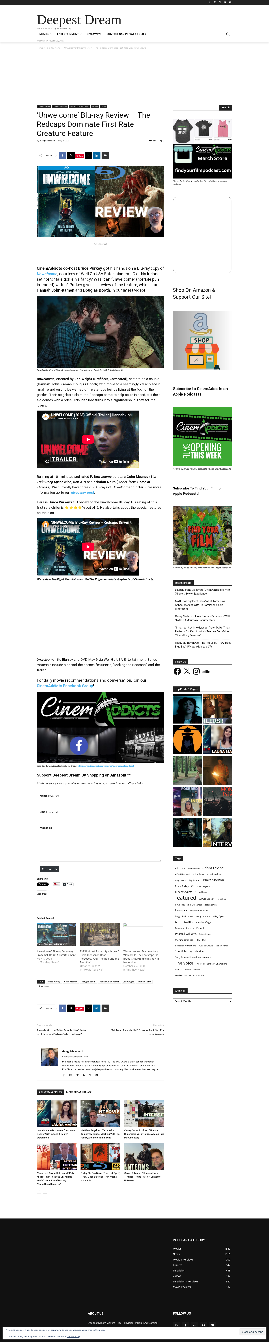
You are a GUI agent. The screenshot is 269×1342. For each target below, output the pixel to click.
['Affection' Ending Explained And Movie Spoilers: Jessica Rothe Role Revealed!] (217, 709)
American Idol (213, 874)
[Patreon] (78, 1075)
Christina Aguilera (202, 886)
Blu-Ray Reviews (60, 106)
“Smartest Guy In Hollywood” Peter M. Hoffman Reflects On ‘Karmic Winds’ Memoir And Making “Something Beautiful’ (202, 631)
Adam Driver (194, 868)
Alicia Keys (198, 874)
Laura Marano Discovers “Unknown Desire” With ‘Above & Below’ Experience (56, 1134)
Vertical (178, 969)
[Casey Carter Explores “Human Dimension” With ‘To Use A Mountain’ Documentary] (144, 1113)
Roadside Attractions (185, 945)
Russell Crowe (206, 945)
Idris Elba (222, 898)
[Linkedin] (96, 155)
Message (46, 828)
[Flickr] (194, 1325)
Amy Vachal (180, 880)
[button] (227, 34)
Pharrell (200, 928)
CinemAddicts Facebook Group (65, 686)
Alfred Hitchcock (182, 874)
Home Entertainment (79, 106)
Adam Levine (213, 868)
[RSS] (85, 1075)
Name (49, 796)
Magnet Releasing (199, 910)
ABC (184, 868)
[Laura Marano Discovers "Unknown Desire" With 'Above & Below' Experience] (217, 740)
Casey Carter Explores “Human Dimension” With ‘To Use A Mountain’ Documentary (144, 1134)
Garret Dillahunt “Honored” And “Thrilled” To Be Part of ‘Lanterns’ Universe (142, 1177)
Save (81, 156)
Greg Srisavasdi (47, 140)
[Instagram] (215, 3)
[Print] (105, 155)
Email (49, 812)
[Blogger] (176, 1325)
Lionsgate (181, 910)
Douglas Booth (88, 981)
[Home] (187, 740)
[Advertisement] (134, 77)
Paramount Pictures (184, 928)
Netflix (188, 922)
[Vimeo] (225, 3)
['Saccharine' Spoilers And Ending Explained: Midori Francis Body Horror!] (187, 709)
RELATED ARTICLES (50, 1092)
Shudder (199, 951)
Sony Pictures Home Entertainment (193, 957)
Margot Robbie (203, 916)
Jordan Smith (210, 904)
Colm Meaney (70, 981)
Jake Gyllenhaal (194, 904)
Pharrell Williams (186, 934)
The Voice (184, 963)
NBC (178, 922)
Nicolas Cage (203, 922)
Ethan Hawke (201, 892)
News (103, 106)
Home (40, 47)
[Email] (88, 155)
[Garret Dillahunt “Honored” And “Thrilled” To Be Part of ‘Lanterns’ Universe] (144, 1156)
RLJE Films (201, 939)
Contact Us (49, 869)
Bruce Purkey (53, 981)
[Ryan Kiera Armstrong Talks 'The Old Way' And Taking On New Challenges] (217, 833)
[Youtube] (230, 3)
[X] (220, 3)
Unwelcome (47, 274)
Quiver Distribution (184, 939)
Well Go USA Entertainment (190, 975)
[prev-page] (39, 1191)
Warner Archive (193, 969)
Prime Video (205, 934)
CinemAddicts (183, 892)
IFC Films (180, 904)
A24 (177, 868)
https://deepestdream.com (75, 1056)
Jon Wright (129, 981)
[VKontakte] (212, 1325)
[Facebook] (210, 3)
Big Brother (194, 880)
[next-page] (45, 1191)
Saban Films (222, 945)
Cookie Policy (73, 1336)
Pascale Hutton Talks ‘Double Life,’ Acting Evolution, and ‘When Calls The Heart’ (62, 1032)
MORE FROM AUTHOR (79, 1092)
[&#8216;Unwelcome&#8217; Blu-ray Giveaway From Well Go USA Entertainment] (56, 934)
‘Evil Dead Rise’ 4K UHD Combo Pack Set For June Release (137, 1032)
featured (185, 898)
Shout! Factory (184, 951)
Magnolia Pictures (184, 916)
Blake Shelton (213, 880)
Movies (95, 106)
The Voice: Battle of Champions (211, 963)
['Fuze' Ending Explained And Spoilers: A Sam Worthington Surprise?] (217, 771)
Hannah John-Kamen (109, 981)
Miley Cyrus (219, 916)
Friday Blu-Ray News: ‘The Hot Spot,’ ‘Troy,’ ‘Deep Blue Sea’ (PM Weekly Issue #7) (100, 1177)
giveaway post (82, 492)
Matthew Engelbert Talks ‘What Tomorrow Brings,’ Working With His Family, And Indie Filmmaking (100, 1134)
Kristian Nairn (144, 981)
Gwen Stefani (207, 898)
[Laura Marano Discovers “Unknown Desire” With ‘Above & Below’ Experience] (57, 1113)
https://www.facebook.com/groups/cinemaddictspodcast (106, 766)
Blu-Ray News (53, 47)
